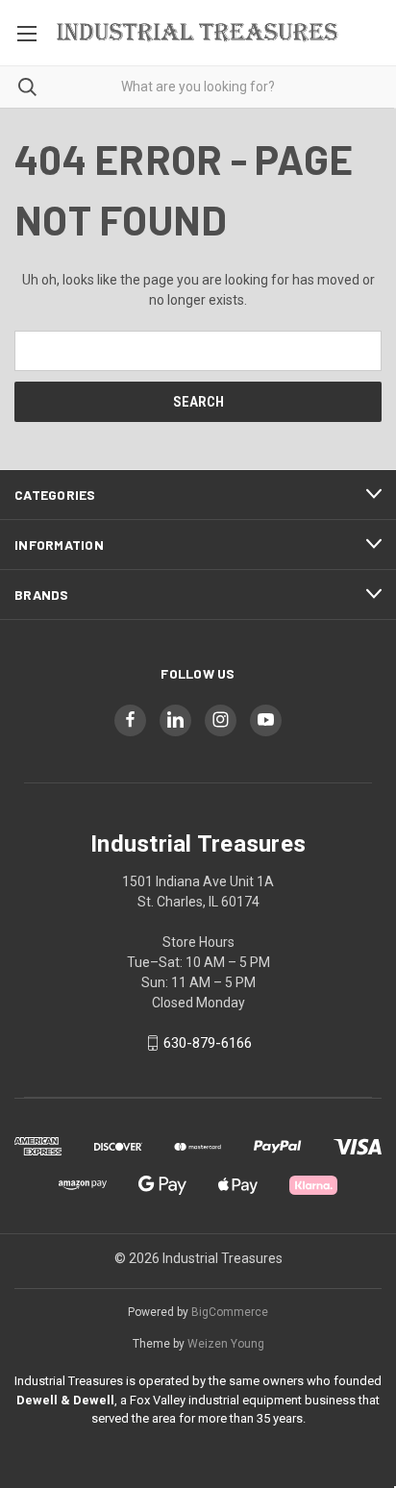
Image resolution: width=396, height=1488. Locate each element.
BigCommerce (229, 1312)
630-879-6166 (207, 1043)
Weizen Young (225, 1344)
